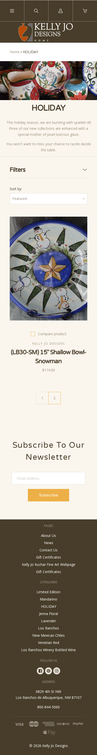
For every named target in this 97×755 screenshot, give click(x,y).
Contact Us (48, 550)
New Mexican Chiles (48, 635)
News (48, 542)
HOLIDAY (48, 606)
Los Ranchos (48, 628)
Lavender (48, 620)
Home (15, 51)
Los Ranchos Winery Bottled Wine (48, 649)
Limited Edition (48, 592)
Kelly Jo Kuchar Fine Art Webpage (48, 564)
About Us (48, 535)
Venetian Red (48, 642)
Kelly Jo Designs (55, 745)
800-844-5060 (48, 707)
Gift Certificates (48, 557)
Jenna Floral (48, 613)
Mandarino (48, 599)
